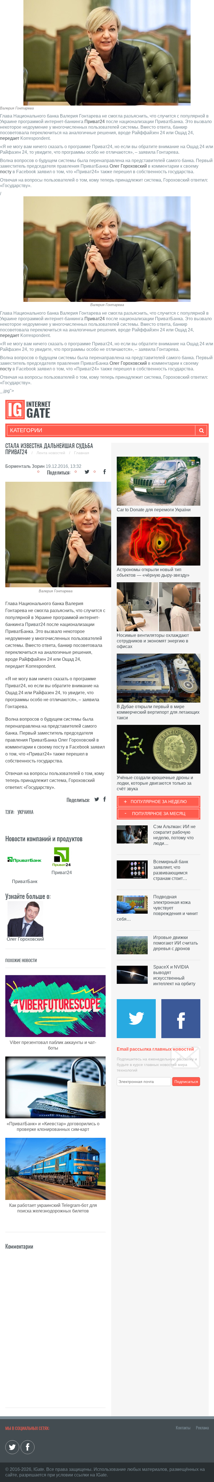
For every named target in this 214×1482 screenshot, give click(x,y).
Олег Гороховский (128, 166)
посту (5, 171)
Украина (25, 812)
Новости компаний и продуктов (43, 838)
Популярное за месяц (158, 813)
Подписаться (186, 1081)
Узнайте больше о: (28, 896)
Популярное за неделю (159, 801)
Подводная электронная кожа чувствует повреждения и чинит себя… (157, 907)
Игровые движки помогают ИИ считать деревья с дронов (175, 943)
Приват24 (94, 121)
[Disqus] (55, 1320)
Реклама (202, 1427)
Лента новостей (51, 453)
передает (9, 138)
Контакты (183, 1427)
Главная (81, 453)
